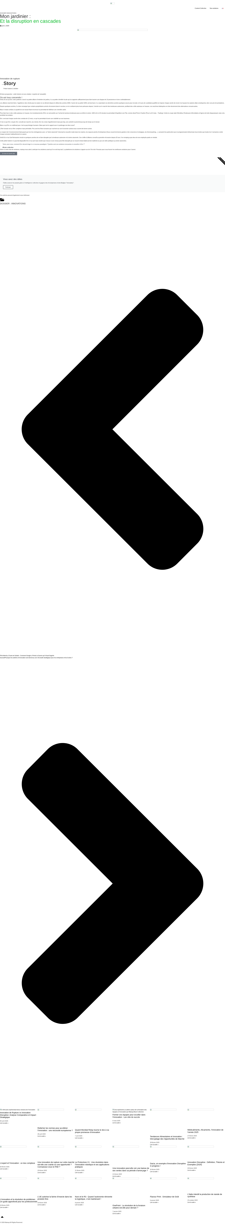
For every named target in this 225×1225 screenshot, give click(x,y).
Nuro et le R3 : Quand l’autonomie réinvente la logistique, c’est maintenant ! (93, 1198)
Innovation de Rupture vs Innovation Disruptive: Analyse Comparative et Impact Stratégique (18, 1115)
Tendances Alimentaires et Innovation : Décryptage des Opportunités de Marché (167, 1137)
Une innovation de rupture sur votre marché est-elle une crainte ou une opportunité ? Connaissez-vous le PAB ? (56, 1164)
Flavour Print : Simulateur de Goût (164, 1197)
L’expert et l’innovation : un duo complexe (17, 1163)
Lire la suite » (4, 1123)
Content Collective (200, 8)
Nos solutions (214, 8)
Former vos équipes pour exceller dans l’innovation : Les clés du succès (128, 1116)
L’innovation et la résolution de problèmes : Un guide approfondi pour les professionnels (18, 1200)
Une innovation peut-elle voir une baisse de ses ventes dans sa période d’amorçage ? (130, 1169)
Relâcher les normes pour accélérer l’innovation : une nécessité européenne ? (55, 1129)
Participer (8, 187)
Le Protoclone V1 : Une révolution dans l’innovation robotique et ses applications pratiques (92, 1164)
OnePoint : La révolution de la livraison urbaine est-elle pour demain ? (128, 1206)
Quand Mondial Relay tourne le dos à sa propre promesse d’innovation (92, 1131)
